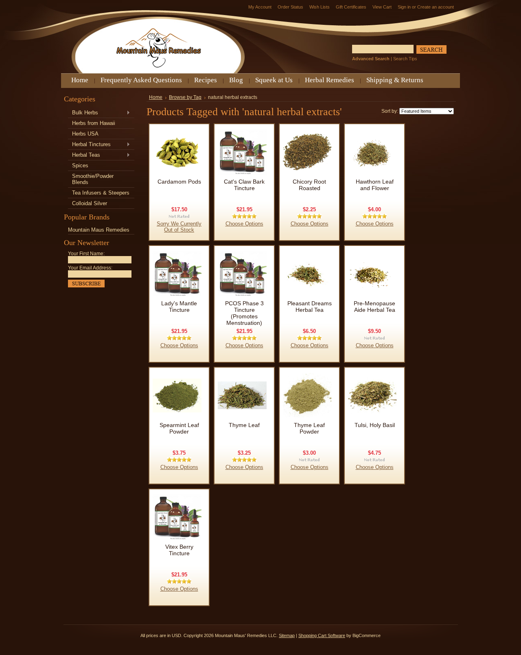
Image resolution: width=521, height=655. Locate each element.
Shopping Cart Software (321, 635)
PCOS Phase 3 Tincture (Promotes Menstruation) (244, 313)
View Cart (382, 6)
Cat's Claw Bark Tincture (244, 184)
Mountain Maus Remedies (98, 230)
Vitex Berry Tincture (179, 549)
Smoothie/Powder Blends (93, 179)
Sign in (404, 6)
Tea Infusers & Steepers (100, 193)
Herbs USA (85, 134)
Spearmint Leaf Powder (179, 428)
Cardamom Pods (179, 181)
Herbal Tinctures (89, 144)
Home (155, 97)
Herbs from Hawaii (93, 123)
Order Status (290, 6)
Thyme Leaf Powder (309, 428)
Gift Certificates (351, 6)
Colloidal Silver (89, 203)
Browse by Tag (185, 97)
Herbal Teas (84, 155)
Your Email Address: (90, 267)
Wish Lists (319, 6)
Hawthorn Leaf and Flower (375, 184)
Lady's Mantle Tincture (179, 306)
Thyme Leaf (244, 425)
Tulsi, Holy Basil (375, 425)
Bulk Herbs (83, 113)
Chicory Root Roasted (309, 184)
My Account (259, 6)
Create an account (435, 6)
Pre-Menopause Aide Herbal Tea (374, 306)
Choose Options (244, 224)
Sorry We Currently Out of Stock (179, 227)
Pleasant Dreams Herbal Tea (309, 306)
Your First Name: (86, 253)
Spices (80, 165)
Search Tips (405, 58)
